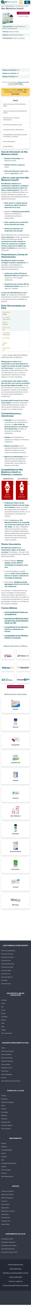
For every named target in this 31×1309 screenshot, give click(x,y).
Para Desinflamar (6, 1054)
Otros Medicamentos (7, 1176)
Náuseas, (20, 560)
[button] (21, 2)
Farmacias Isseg (6, 970)
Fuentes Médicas (8, 146)
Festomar (4, 1173)
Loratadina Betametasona (8, 1163)
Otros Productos (6, 1129)
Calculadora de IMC (7, 1239)
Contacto (25, 1273)
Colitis (3, 1048)
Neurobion (4, 1119)
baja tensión (9, 584)
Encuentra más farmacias (15, 687)
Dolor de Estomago (7, 1058)
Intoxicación (4, 1071)
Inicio (2, 6)
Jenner (3, 1010)
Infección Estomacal (7, 1061)
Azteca (3, 1013)
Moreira (3, 1020)
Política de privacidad (9, 1285)
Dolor (26, 171)
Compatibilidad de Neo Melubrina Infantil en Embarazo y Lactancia (15, 135)
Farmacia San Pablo (7, 967)
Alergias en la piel (20, 582)
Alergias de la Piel (6, 1068)
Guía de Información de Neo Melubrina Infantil (14, 105)
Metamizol (21, 165)
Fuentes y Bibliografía (15, 1277)
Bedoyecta (4, 1099)
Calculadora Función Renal (9, 1252)
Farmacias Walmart (6, 977)
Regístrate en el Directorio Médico (13, 1273)
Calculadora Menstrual (8, 1249)
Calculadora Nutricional (8, 1242)
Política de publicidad (22, 1285)
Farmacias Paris (6, 960)
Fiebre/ (22, 171)
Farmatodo (4, 980)
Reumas (3, 1078)
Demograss (4, 1112)
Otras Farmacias (6, 984)
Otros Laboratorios (6, 1033)
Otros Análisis (5, 1224)
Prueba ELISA (5, 1218)
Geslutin (3, 1143)
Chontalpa (4, 1017)
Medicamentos (10, 6)
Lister (2, 1023)
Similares (4, 1000)
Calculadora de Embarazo (9, 1245)
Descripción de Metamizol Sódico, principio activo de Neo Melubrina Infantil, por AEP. (17, 620)
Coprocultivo (5, 1214)
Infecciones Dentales (7, 1051)
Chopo (3, 1003)
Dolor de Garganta (6, 1074)
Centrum (3, 1109)
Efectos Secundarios (9, 141)
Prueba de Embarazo (7, 1191)
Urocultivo (4, 1201)
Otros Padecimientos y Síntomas (10, 1081)
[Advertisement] (15, 53)
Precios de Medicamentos (15, 1264)
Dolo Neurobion (6, 1170)
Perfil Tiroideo (5, 1204)
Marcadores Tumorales (8, 1211)
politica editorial (18, 83)
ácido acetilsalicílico (7, 237)
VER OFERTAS (23, 13)
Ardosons (4, 1157)
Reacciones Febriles (7, 1194)
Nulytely (3, 1166)
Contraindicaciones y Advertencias (13, 130)
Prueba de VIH (5, 1221)
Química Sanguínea (7, 1198)
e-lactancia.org (14, 520)
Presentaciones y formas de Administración (11, 119)
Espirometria (5, 1208)
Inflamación (14, 173)
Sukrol (3, 1105)
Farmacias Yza (5, 974)
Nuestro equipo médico (23, 82)
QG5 (2, 1160)
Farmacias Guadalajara (8, 950)
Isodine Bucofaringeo (7, 1102)
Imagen (3, 1030)
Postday (3, 1096)
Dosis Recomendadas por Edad (12, 125)
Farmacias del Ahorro (7, 957)
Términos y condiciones (15, 1281)
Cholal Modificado (6, 1150)
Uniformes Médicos (7, 1125)
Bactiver (3, 1153)
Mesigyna (4, 1115)
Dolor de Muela (5, 1064)
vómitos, (8, 563)
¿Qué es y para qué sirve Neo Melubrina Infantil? (15, 112)
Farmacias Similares (7, 954)
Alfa (2, 1007)
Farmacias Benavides (7, 964)
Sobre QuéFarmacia (15, 1269)
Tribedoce (4, 1147)
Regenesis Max (5, 1122)
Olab (2, 1026)
